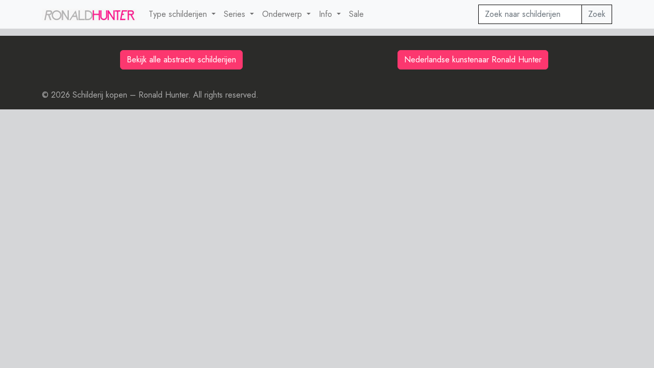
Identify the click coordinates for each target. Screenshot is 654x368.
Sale (356, 14)
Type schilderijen (179, 14)
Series (236, 14)
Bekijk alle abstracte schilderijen (181, 59)
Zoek (596, 14)
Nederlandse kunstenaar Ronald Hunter (473, 59)
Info (327, 14)
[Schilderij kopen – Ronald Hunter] (89, 14)
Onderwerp (283, 14)
